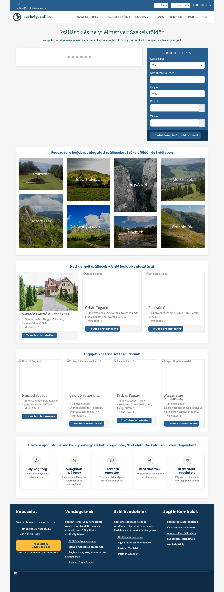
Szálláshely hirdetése (130, 537)
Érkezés (155, 101)
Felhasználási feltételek (180, 527)
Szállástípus (157, 58)
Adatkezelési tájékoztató (181, 533)
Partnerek (197, 17)
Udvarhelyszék (88, 179)
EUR (195, 5)
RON (208, 5)
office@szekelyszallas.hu (32, 8)
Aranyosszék (88, 226)
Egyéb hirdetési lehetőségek (134, 542)
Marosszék (183, 179)
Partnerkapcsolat (127, 553)
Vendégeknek (170, 17)
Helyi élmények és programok (85, 546)
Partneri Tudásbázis (129, 548)
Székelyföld (119, 17)
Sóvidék (135, 232)
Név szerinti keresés (162, 73)
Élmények (144, 17)
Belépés (162, 5)
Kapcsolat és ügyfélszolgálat (41, 545)
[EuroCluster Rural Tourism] (112, 579)
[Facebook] (14, 3)
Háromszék (41, 221)
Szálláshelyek (90, 17)
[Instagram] (25, 3)
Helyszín (155, 87)
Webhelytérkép (175, 544)
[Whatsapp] (30, 3)
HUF (202, 5)
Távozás (155, 116)
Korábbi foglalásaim (80, 562)
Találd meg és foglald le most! (176, 135)
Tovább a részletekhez (40, 335)
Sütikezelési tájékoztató (180, 538)
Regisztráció (182, 5)
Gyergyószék (135, 185)
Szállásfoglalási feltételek (182, 521)
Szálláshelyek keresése (82, 541)
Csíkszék (41, 174)
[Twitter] (19, 3)
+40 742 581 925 (30, 534)
